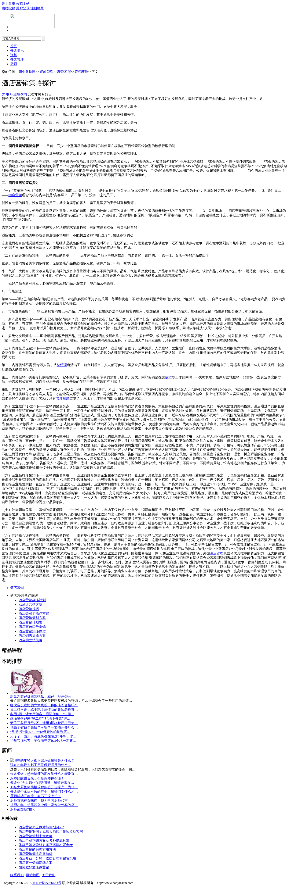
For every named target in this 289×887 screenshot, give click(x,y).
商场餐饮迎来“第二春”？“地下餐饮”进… (40, 718)
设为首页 (8, 4)
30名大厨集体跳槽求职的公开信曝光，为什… (44, 787)
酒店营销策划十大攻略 (35, 836)
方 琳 (5, 94)
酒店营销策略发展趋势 (35, 854)
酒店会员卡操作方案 (34, 613)
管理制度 (62, 398)
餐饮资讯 (17, 50)
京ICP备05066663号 (46, 883)
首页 (13, 46)
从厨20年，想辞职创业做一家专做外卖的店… (44, 805)
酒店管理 (216, 553)
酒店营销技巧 (29, 609)
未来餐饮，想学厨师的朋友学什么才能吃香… (44, 774)
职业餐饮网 (27, 72)
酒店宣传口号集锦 (32, 627)
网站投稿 (8, 8)
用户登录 (23, 8)
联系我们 (17, 875)
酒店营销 (81, 72)
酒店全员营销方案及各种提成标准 (44, 840)
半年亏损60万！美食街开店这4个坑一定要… (43, 741)
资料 (13, 55)
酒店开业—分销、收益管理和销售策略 (47, 858)
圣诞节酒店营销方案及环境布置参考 (46, 845)
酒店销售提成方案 (32, 635)
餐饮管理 (17, 59)
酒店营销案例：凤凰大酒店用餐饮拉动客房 (51, 831)
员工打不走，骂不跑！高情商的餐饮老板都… (44, 709)
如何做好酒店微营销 (34, 867)
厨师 (13, 64)
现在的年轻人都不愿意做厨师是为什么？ (40, 765)
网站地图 (33, 875)
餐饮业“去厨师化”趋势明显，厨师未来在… (42, 782)
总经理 (62, 365)
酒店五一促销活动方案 (35, 863)
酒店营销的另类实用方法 (37, 849)
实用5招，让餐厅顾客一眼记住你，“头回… (42, 714)
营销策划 (63, 72)
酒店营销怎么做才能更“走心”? (41, 827)
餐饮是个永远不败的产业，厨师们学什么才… (44, 791)
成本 (168, 377)
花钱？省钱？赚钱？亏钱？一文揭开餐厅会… (44, 727)
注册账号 (37, 8)
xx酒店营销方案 (30, 604)
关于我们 (48, 875)
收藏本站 (23, 4)
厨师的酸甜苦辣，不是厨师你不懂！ (37, 778)
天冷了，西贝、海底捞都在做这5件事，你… (43, 736)
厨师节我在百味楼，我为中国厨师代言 (39, 800)
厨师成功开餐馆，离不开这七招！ (35, 796)
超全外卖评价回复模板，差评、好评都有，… (44, 696)
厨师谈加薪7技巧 (23, 809)
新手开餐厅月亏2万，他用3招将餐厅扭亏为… (44, 723)
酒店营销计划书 (30, 622)
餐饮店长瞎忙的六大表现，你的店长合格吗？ (44, 705)
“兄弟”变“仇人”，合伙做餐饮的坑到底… (40, 732)
